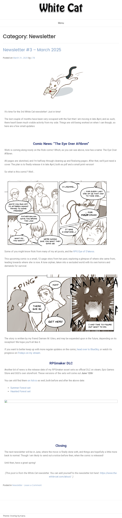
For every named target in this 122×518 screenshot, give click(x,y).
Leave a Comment (33, 485)
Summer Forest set (20, 387)
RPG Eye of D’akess (83, 251)
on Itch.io (32, 380)
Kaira (22, 515)
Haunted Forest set (20, 391)
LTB (33, 57)
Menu (61, 23)
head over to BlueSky (88, 349)
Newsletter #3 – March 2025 (32, 50)
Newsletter (17, 485)
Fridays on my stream (29, 353)
